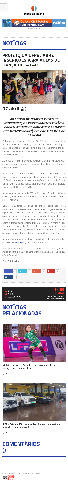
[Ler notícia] (39, 327)
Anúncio (34, 28)
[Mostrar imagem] (31, 327)
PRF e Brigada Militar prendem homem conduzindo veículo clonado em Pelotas (31, 425)
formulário (20, 242)
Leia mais (8, 374)
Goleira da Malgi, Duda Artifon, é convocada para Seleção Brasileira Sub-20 (30, 366)
